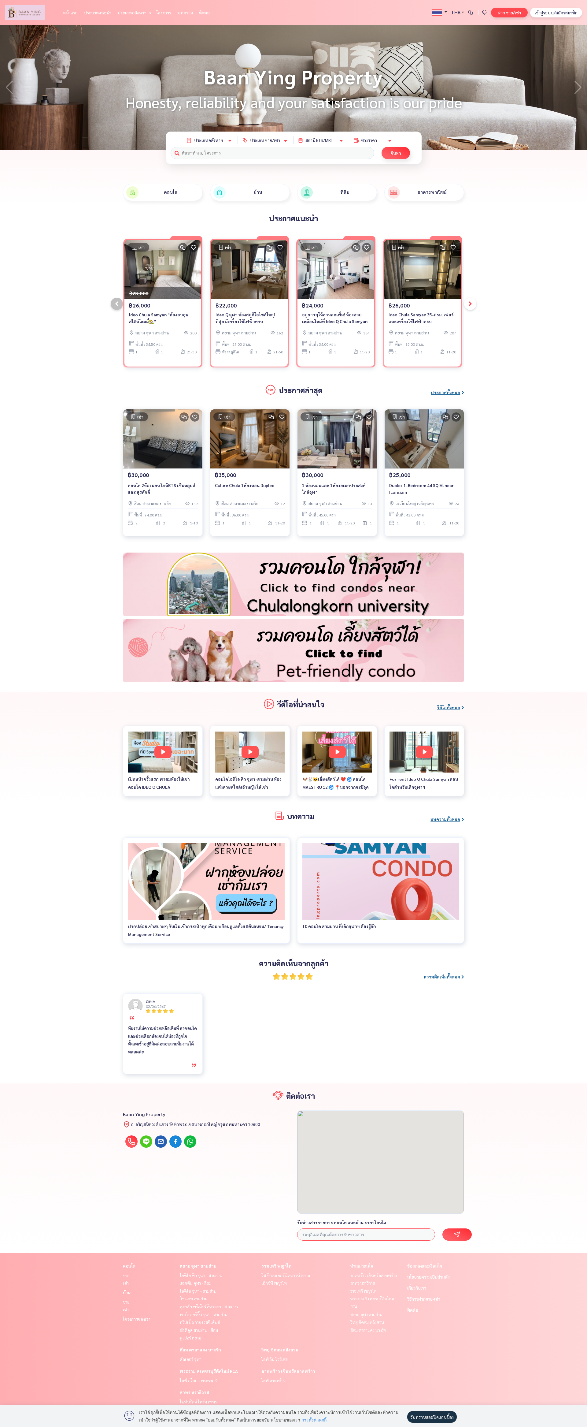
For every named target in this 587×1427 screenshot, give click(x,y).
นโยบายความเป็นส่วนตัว (428, 1277)
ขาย (126, 1275)
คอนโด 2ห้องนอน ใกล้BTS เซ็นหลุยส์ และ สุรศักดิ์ (161, 488)
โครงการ (163, 12)
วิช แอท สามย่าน (194, 1298)
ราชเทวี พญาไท (276, 1266)
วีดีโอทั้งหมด (448, 707)
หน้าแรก (70, 12)
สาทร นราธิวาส (194, 1392)
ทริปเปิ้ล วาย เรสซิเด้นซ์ (200, 1322)
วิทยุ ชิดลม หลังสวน (279, 1349)
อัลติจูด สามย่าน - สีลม (199, 1330)
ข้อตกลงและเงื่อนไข (424, 1266)
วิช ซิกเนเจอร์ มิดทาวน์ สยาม (285, 1275)
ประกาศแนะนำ (97, 12)
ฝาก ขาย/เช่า (509, 12)
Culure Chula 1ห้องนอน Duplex (244, 485)
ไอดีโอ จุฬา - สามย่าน (198, 1291)
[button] (578, 87)
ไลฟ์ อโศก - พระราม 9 (199, 1380)
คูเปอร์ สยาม (190, 1337)
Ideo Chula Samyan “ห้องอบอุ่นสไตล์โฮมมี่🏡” (158, 318)
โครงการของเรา (136, 1319)
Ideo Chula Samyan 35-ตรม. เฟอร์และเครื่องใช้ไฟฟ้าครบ (421, 318)
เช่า (126, 1283)
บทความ (185, 12)
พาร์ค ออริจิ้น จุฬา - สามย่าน (203, 1314)
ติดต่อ (204, 12)
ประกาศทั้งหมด (445, 392)
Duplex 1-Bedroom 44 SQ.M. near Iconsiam (421, 488)
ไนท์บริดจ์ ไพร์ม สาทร (198, 1401)
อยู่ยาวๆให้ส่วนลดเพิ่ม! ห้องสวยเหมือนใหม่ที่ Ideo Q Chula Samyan (334, 318)
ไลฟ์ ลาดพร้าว (273, 1380)
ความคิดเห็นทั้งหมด (442, 976)
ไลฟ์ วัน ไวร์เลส (274, 1359)
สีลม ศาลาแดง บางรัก (200, 1349)
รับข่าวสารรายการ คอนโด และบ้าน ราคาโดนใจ (341, 1222)
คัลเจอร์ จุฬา (190, 1359)
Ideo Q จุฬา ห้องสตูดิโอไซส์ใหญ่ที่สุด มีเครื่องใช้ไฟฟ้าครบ (245, 318)
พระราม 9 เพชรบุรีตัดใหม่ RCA (209, 1371)
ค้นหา (395, 153)
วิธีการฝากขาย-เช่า (423, 1299)
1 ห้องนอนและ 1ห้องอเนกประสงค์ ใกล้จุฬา (334, 488)
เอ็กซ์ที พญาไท (274, 1283)
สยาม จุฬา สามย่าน (198, 1266)
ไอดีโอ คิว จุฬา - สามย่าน (201, 1275)
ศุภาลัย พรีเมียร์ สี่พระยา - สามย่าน (209, 1306)
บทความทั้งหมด (445, 819)
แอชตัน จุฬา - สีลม (196, 1283)
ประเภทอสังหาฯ (132, 12)
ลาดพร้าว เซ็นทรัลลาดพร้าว (288, 1371)
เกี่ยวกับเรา (416, 1288)
